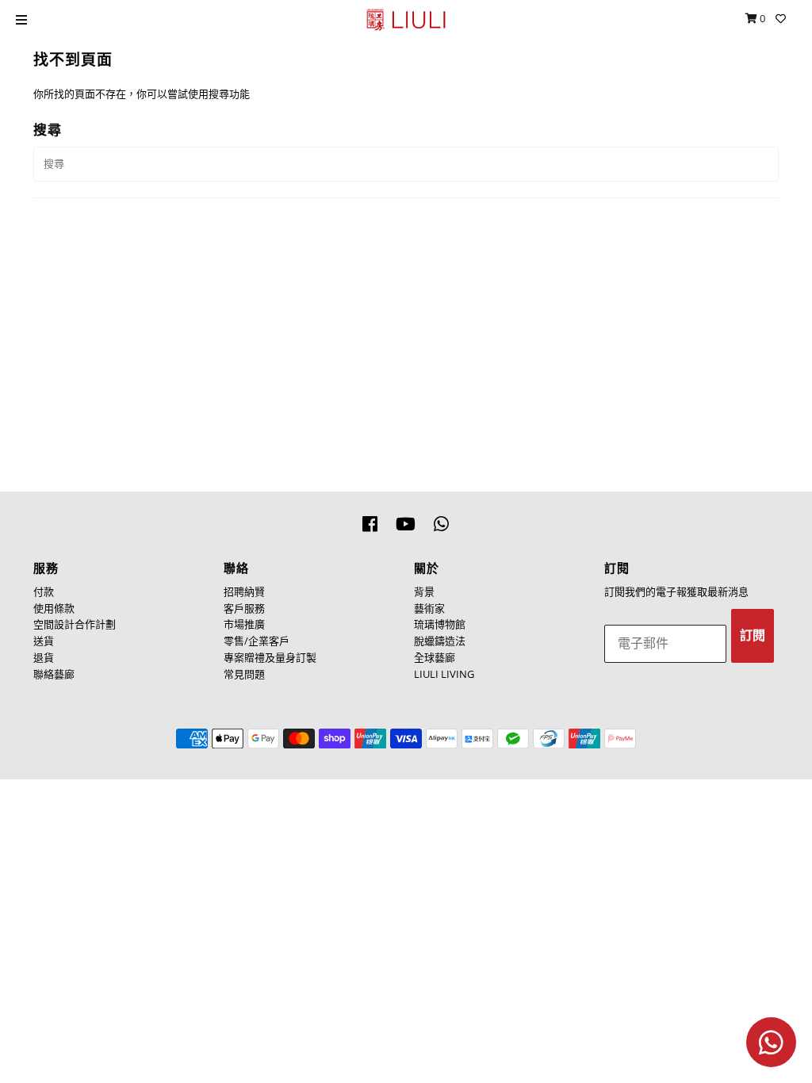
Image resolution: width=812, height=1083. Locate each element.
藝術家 (429, 608)
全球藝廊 (434, 657)
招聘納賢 (244, 591)
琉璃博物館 (439, 624)
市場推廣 (244, 624)
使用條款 (54, 608)
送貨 (43, 640)
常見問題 (244, 674)
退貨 (43, 657)
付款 (43, 591)
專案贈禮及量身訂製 (270, 657)
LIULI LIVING (444, 674)
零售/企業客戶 (256, 640)
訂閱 (752, 635)
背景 (424, 591)
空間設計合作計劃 (74, 624)
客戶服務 (244, 608)
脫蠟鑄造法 (439, 640)
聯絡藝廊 (54, 674)
